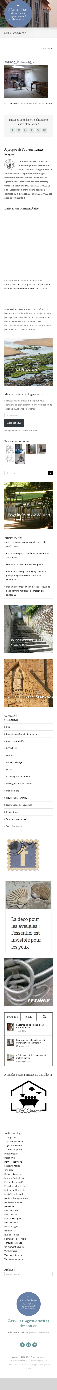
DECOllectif (11, 748)
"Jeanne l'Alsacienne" (39, 1332)
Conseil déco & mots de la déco (21, 734)
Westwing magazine (14, 1259)
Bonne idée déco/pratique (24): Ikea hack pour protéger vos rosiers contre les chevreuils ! (26, 575)
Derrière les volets (13, 1161)
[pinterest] (34, 1344)
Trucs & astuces (14, 826)
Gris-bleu (8, 1170)
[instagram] (28, 1344)
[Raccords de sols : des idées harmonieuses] (10, 1025)
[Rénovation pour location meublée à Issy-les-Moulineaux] (20, 459)
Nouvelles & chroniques (18, 797)
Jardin (9, 769)
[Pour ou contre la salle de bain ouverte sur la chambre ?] (10, 1040)
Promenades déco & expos (19, 805)
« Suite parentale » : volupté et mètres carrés (31, 1056)
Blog (8, 727)
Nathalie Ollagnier (13, 1218)
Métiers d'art (12, 790)
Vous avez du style (13, 1255)
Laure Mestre (13, 103)
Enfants (10, 755)
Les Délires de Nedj (13, 1194)
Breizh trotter (11, 1153)
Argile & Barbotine (13, 1145)
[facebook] (22, 1344)
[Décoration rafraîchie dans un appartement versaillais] (20, 449)
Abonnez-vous (14, 422)
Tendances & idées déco (18, 819)
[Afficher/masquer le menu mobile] (51, 1)
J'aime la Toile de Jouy (15, 1178)
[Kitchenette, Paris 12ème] (41, 449)
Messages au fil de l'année (19, 783)
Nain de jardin (11, 1210)
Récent (28, 1016)
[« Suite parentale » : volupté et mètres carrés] (10, 1055)
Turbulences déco (13, 1242)
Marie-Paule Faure (13, 1202)
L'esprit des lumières (14, 1186)
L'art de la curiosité (13, 1182)
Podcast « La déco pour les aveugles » (24, 564)
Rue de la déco (11, 1234)
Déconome (9, 1157)
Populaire (12, 1016)
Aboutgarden (10, 1137)
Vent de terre (10, 1251)
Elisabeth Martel (12, 1165)
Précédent (48, 48)
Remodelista (10, 1230)
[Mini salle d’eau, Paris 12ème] (31, 449)
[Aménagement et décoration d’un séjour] (9, 459)
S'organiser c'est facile (15, 1238)
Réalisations (12, 812)
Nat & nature (10, 1214)
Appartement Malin (14, 1141)
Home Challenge (14, 762)
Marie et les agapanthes (16, 1198)
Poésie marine (11, 1222)
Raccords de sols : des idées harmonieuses (30, 1026)
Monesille (9, 1206)
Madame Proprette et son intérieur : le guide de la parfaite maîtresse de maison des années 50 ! (28, 590)
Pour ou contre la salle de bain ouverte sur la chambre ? (31, 1041)
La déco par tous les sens (18, 776)
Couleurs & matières (16, 741)
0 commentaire (45, 103)
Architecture (12, 719)
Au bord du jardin (13, 1149)
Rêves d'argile (11, 1226)
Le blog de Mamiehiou (15, 1190)
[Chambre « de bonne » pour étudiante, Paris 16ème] (9, 449)
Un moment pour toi (14, 1246)
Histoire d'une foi (12, 1174)
